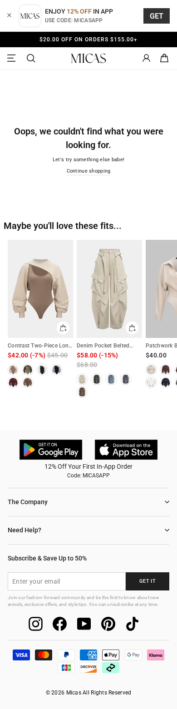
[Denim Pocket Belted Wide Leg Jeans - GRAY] (125, 379)
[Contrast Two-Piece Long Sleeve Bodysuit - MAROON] (13, 382)
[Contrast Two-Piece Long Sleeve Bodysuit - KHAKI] (13, 369)
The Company (28, 502)
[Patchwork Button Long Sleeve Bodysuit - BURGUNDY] (165, 369)
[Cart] (164, 58)
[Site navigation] (13, 58)
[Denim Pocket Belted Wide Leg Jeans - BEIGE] (82, 379)
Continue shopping (89, 171)
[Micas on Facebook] (60, 624)
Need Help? (24, 530)
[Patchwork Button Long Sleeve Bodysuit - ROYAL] (165, 382)
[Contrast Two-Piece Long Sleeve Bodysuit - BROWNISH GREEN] (27, 369)
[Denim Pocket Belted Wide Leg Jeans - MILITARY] (96, 379)
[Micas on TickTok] (132, 624)
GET (157, 16)
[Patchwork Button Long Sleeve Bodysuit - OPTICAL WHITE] (151, 382)
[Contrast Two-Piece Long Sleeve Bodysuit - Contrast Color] (56, 369)
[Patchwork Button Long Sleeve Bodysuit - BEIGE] (151, 369)
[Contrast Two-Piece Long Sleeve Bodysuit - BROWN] (27, 382)
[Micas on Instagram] (36, 624)
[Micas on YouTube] (84, 624)
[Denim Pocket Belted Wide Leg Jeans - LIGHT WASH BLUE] (111, 379)
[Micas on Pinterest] (108, 624)
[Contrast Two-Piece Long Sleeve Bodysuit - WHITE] (42, 369)
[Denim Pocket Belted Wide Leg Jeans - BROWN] (82, 392)
